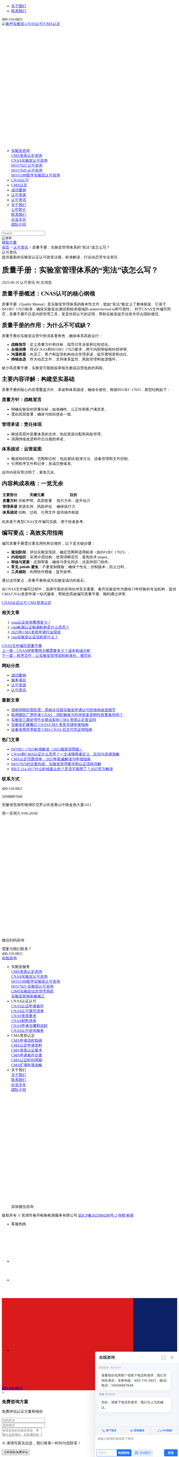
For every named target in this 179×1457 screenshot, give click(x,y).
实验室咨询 (20, 151)
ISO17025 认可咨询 (26, 165)
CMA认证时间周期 (26, 1060)
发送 (171, 1452)
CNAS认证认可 (14, 603)
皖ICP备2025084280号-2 (97, 1215)
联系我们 (18, 11)
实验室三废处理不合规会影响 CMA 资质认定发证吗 (53, 720)
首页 (5, 247)
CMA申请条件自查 (26, 1055)
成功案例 (18, 190)
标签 (130, 1215)
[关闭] (172, 1357)
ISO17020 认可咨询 (26, 170)
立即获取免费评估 (16, 1452)
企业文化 (18, 219)
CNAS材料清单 (23, 1021)
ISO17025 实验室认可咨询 (32, 986)
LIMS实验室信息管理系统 (32, 991)
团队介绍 (18, 224)
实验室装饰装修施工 (28, 996)
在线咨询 (9, 958)
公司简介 (18, 210)
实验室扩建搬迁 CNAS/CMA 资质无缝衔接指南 (50, 725)
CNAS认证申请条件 (27, 1006)
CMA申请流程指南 (26, 1040)
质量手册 (34, 646)
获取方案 (9, 242)
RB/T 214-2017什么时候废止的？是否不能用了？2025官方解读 (62, 769)
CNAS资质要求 (23, 1016)
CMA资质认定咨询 (26, 156)
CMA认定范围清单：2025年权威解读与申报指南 (51, 759)
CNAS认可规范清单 (27, 1011)
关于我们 (18, 6)
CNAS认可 (20, 180)
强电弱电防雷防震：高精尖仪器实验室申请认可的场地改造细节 (63, 710)
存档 (121, 1215)
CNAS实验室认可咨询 (29, 160)
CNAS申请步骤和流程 (29, 1026)
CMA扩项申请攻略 (26, 1065)
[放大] (164, 1357)
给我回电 (124, 1452)
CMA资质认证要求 (26, 1050)
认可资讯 (18, 200)
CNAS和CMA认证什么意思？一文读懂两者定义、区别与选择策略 (65, 754)
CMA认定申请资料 (26, 1045)
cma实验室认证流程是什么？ (34, 637)
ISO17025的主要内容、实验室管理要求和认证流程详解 (56, 764)
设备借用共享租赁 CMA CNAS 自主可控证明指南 (51, 730)
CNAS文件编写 (14, 646)
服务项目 (18, 680)
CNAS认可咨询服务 (27, 1031)
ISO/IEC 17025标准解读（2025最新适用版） (47, 749)
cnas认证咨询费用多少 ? (30, 622)
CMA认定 (19, 185)
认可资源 (18, 195)
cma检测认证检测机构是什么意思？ (40, 627)
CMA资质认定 (39, 603)
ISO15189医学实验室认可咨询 (35, 175)
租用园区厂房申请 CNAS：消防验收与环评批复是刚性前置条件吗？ (67, 715)
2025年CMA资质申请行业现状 (36, 632)
